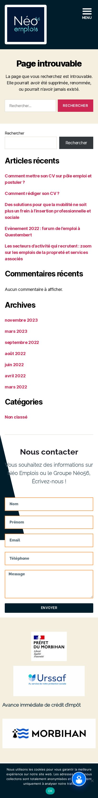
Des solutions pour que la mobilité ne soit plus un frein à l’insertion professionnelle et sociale (48, 211)
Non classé (16, 417)
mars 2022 (16, 386)
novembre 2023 (21, 320)
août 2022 (15, 353)
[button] (72, 13)
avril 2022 (15, 375)
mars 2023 (16, 331)
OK (50, 791)
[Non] (92, 780)
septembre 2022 (22, 342)
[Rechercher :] (29, 106)
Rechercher (14, 133)
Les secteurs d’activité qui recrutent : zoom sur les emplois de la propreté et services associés (48, 252)
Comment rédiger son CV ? (32, 193)
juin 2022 (14, 364)
